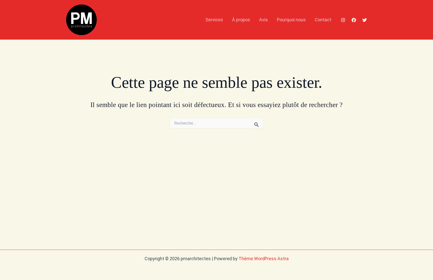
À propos (241, 19)
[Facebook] (354, 20)
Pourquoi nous (291, 19)
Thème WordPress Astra (264, 258)
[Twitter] (364, 20)
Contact (323, 19)
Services (214, 19)
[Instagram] (343, 20)
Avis (263, 19)
